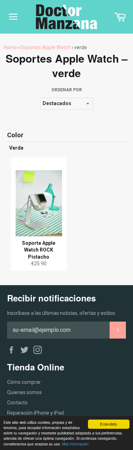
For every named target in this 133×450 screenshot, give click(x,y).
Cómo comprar (24, 382)
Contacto (17, 402)
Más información (75, 443)
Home (10, 47)
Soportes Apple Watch (46, 47)
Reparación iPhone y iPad (35, 413)
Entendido (108, 424)
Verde (16, 147)
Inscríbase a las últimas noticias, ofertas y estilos (61, 313)
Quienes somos (24, 392)
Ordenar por (66, 89)
